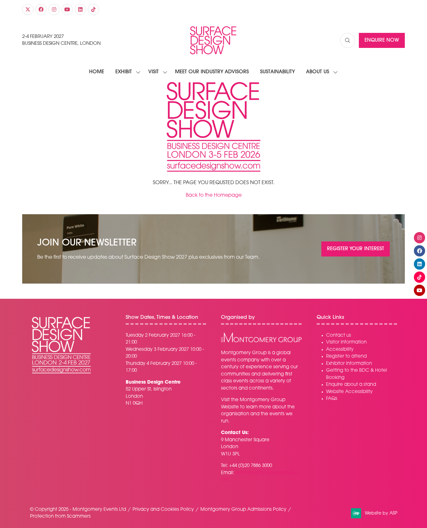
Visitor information (346, 342)
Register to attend (346, 356)
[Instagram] (54, 9)
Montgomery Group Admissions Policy (243, 509)
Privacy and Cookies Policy (163, 509)
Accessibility (340, 349)
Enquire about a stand (351, 384)
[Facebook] (41, 9)
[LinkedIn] (80, 9)
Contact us (338, 335)
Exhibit (123, 72)
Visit (153, 72)
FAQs (331, 398)
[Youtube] (67, 9)
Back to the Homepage (214, 195)
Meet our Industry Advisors (212, 72)
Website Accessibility (349, 392)
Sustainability (277, 72)
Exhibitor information (349, 363)
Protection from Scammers (60, 516)
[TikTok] (93, 9)
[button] (347, 40)
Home (96, 72)
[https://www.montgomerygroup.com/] (261, 341)
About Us (317, 72)
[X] (27, 9)
